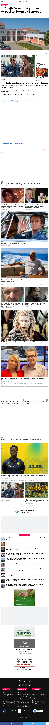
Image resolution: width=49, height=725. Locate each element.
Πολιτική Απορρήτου (39, 715)
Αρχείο (10, 715)
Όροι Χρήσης (30, 715)
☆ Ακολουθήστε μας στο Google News (12, 143)
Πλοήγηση (23, 715)
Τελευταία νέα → (24, 535)
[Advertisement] (25, 113)
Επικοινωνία (16, 715)
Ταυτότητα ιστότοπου (25, 717)
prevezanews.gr (14, 85)
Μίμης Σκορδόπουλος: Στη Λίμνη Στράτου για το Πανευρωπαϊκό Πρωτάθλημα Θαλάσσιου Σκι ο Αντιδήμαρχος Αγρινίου (24, 569)
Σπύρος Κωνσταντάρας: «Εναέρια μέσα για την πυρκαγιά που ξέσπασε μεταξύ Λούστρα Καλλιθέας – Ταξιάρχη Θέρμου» (25, 559)
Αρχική (6, 715)
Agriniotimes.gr (6, 16)
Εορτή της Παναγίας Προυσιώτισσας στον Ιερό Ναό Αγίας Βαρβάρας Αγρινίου (24, 543)
